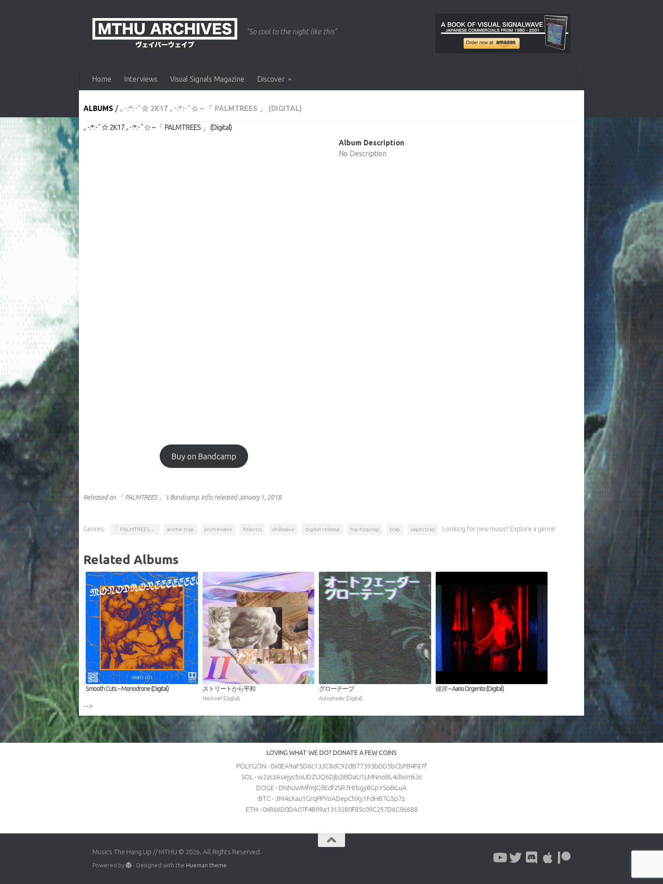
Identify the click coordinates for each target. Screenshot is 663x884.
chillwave (283, 529)
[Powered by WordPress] (129, 865)
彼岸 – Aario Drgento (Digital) (470, 688)
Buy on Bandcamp (203, 456)
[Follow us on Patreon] (564, 858)
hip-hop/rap (364, 529)
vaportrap (422, 529)
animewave (218, 529)
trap (395, 529)
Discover (271, 79)
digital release (322, 529)
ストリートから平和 (229, 693)
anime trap (180, 529)
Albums (98, 108)
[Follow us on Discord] (531, 858)
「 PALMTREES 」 (135, 529)
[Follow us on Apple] (548, 858)
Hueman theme (206, 865)
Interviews (140, 79)
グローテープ (340, 693)
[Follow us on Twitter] (515, 858)
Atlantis (252, 529)
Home (101, 79)
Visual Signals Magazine (207, 79)
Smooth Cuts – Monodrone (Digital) (127, 688)
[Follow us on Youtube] (499, 858)
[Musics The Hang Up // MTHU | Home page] (164, 34)
